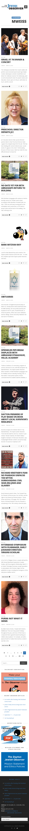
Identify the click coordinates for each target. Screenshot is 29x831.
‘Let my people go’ (9, 718)
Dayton (3, 57)
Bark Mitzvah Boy (11, 244)
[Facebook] (12, 828)
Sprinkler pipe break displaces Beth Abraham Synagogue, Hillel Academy (13, 354)
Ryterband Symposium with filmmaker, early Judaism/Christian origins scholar (13, 548)
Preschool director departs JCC (12, 130)
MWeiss (3, 65)
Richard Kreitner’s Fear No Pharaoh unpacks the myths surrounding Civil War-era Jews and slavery (14, 479)
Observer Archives (6, 816)
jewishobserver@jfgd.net (11, 811)
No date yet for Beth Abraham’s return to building (13, 188)
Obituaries (7, 296)
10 (12, 656)
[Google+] (14, 828)
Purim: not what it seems (11, 619)
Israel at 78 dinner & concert (12, 61)
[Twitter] (17, 828)
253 (19, 656)
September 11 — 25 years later (12, 715)
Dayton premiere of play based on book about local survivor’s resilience (14, 418)
